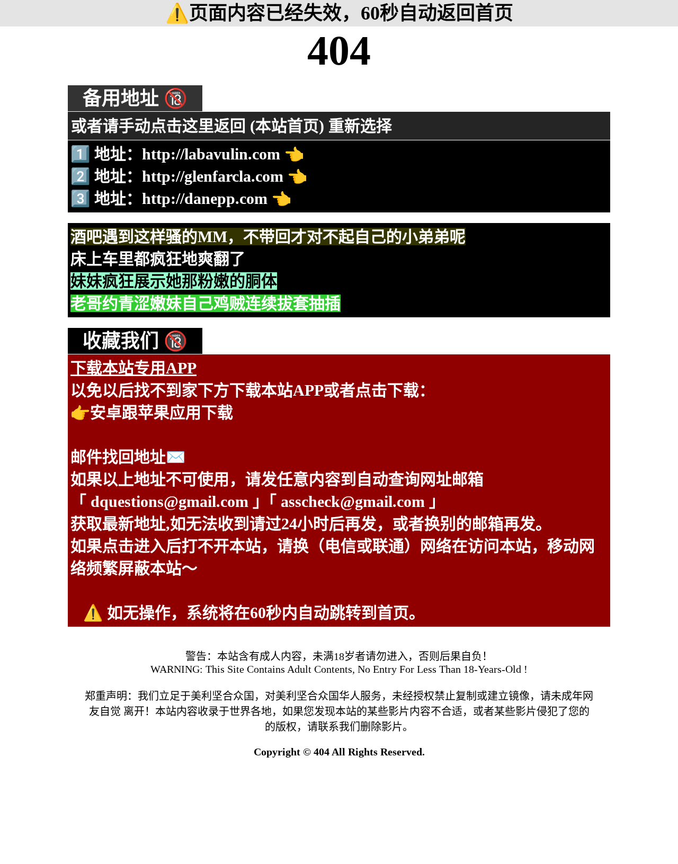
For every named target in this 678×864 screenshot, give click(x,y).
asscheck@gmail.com (353, 501)
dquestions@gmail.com (169, 501)
